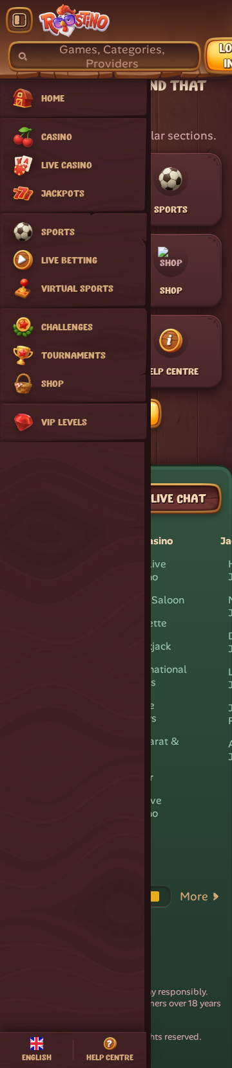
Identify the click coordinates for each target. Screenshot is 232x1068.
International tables (156, 676)
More (194, 896)
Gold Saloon (155, 600)
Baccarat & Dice (152, 747)
